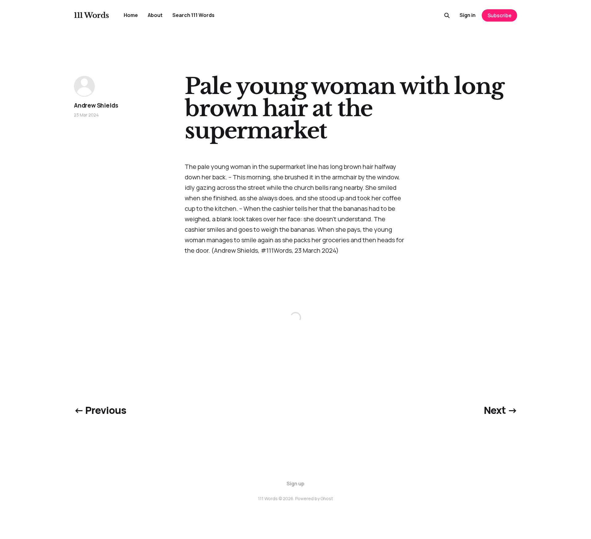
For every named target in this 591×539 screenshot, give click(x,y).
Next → (500, 410)
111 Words (91, 15)
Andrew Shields (96, 105)
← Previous (100, 410)
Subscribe (500, 15)
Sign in (468, 15)
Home (131, 15)
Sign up (295, 483)
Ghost (326, 498)
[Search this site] (447, 15)
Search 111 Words (193, 15)
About (155, 15)
